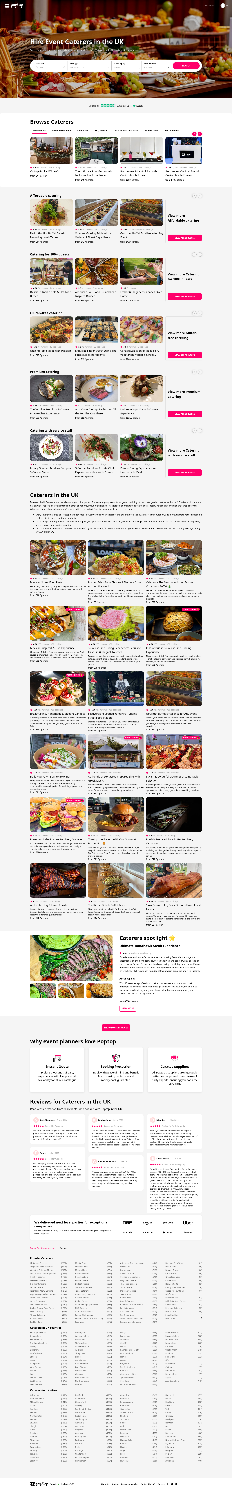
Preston (168, 1405)
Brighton (79, 1429)
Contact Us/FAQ (147, 1484)
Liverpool (79, 1384)
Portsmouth (80, 1416)
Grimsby (169, 1416)
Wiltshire (79, 1350)
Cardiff (123, 1343)
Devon (123, 1360)
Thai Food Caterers (128, 1284)
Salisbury (124, 1419)
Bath (122, 1426)
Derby (78, 1447)
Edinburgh (170, 1447)
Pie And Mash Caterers (130, 1322)
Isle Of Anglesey (127, 1367)
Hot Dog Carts (171, 1284)
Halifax (123, 1447)
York (167, 1409)
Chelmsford (80, 1402)
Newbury (34, 1433)
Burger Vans (125, 1270)
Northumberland (128, 1384)
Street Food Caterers (39, 1297)
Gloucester (125, 1409)
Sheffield (124, 1416)
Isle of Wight (81, 1367)
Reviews (115, 1484)
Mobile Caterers (37, 1287)
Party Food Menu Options (41, 1291)
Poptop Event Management (42, 1248)
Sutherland (170, 1357)
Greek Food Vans (172, 1277)
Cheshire (79, 1374)
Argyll (168, 1377)
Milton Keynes (36, 1402)
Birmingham (80, 1436)
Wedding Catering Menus (41, 1270)
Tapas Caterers (82, 1291)
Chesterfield (125, 1405)
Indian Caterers (82, 1301)
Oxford (33, 1405)
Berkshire (34, 1350)
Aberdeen (169, 1457)
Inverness (169, 1461)
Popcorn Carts (171, 1297)
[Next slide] (200, 134)
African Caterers (37, 1315)
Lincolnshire (80, 1370)
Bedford (33, 1412)
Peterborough (126, 1402)
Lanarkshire (170, 1343)
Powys (123, 1332)
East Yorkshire (126, 1353)
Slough (33, 1426)
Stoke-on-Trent (126, 1412)
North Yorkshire (82, 1381)
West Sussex (35, 1367)
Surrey (33, 1346)
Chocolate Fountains (174, 1291)
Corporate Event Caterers (41, 1266)
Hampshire (35, 1363)
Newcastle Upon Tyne (175, 1440)
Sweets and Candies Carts (132, 1318)
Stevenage (34, 1440)
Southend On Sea (83, 1409)
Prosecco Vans (81, 1266)
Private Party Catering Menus (43, 1273)
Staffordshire (81, 1343)
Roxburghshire (172, 1336)
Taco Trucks (125, 1294)
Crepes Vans (171, 1280)
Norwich (169, 1422)
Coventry (79, 1433)
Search (210, 5)
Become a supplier (129, 1484)
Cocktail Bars (36, 1322)
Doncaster (124, 1436)
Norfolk (123, 1357)
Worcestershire (82, 1336)
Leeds (123, 1454)
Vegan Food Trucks (38, 1304)
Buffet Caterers (82, 1284)
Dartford (79, 1395)
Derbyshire (80, 1339)
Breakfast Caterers (38, 1280)
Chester (123, 1443)
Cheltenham (80, 1454)
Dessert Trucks (172, 1270)
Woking (33, 1450)
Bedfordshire (36, 1339)
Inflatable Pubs (82, 1273)
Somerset (124, 1339)
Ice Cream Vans (127, 1315)
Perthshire (170, 1363)
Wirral (168, 1398)
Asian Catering (36, 1311)
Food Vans (79, 1322)
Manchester (80, 1360)
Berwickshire (171, 1374)
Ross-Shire (170, 1370)
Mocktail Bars (81, 1270)
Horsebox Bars (81, 1277)
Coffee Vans (125, 1297)
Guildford (34, 1457)
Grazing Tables (82, 1297)
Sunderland (170, 1436)
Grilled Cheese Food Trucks (42, 1308)
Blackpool (169, 1419)
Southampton (81, 1419)
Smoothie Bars (171, 1315)
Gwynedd (124, 1363)
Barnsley (124, 1433)
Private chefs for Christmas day (89, 1318)
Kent (32, 1374)
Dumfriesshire (171, 1339)
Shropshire (80, 1353)
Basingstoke (35, 1447)
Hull (167, 1426)
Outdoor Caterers (38, 1284)
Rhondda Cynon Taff (129, 1350)
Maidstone (80, 1412)
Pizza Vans (125, 1266)
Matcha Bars (171, 1318)
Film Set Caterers (37, 1277)
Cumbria (124, 1370)
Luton (32, 1429)
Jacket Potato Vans (38, 1301)
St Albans (34, 1422)
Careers (160, 1484)
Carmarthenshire (128, 1374)
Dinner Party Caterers (85, 1294)
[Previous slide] (194, 134)
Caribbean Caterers (84, 1311)
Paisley (168, 1454)
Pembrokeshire (172, 1332)
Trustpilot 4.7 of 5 (62, 1484)
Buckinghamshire (38, 1332)
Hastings (79, 1450)
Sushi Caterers (126, 1287)
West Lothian (171, 1350)
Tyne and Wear (127, 1377)
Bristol (78, 1357)
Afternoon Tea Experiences (132, 1263)
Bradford (124, 1457)
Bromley (33, 1461)
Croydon (34, 1454)
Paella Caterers (127, 1308)
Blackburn (170, 1402)
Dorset (123, 1346)
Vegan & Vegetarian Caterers (43, 1294)
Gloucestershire (82, 1346)
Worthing (79, 1422)
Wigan (123, 1450)
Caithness (169, 1367)
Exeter (168, 1429)
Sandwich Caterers (83, 1287)
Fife (167, 1360)
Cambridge (80, 1398)
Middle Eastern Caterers (176, 1301)
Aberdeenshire (172, 1381)
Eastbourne (80, 1440)
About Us (105, 1484)
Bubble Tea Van (127, 1301)
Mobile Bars (80, 1263)
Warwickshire (36, 1377)
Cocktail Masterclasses (130, 1277)
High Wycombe (37, 1398)
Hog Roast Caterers (129, 1280)
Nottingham (80, 1332)
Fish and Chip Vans (174, 1263)
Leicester (79, 1443)
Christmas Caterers (38, 1263)
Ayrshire (169, 1353)
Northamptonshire (38, 1343)
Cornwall (169, 1346)
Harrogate (124, 1461)
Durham (169, 1433)
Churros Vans (171, 1273)
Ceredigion (125, 1381)
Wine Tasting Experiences (86, 1304)
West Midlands (37, 1384)
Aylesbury (34, 1395)
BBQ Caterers (81, 1308)
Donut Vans (170, 1266)
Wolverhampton (82, 1457)
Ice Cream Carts (127, 1311)
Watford (33, 1419)
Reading (34, 1409)
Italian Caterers (127, 1273)
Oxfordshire (35, 1336)
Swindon (34, 1443)
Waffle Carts (170, 1311)
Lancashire (125, 1336)
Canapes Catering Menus (131, 1304)
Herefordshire (81, 1363)
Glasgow (169, 1450)
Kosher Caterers (82, 1280)
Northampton (36, 1416)
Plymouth (169, 1443)
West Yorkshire (81, 1377)
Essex (32, 1360)
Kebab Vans (170, 1304)
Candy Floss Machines (175, 1287)
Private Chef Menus (84, 1315)
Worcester (124, 1398)
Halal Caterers (36, 1318)
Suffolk (33, 1370)
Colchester (80, 1426)
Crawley (78, 1405)
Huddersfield (126, 1440)
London (33, 1357)
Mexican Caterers (128, 1291)
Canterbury (125, 1395)
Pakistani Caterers (173, 1308)
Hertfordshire (36, 1353)
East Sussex (35, 1381)
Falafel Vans (170, 1294)
